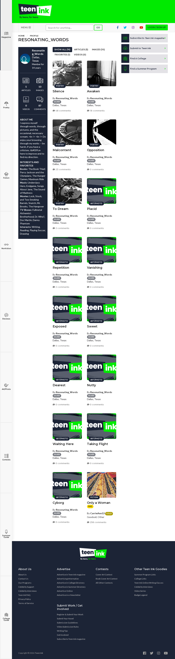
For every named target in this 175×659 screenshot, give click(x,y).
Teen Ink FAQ (24, 595)
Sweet (92, 326)
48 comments (63, 110)
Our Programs (24, 582)
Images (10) (98, 49)
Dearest (59, 385)
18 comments (97, 110)
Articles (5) (81, 49)
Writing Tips (62, 631)
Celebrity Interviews (27, 591)
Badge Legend (140, 595)
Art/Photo (6, 389)
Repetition (61, 268)
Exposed (59, 326)
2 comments (62, 228)
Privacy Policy (24, 599)
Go (98, 27)
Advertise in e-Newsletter (69, 595)
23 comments (63, 169)
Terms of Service (26, 603)
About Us (22, 574)
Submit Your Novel (65, 618)
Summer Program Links (145, 574)
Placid (92, 209)
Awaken (93, 91)
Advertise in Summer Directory (71, 587)
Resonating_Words (67, 98)
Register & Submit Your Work (70, 614)
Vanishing (94, 268)
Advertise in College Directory (70, 582)
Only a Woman (98, 503)
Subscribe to (147, 38)
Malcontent (62, 150)
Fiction (6, 178)
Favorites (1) (62, 54)
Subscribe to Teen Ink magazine (71, 639)
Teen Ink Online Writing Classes (148, 582)
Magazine (6, 37)
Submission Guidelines (67, 622)
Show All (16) (62, 49)
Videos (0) (80, 54)
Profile (34, 35)
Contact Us (23, 578)
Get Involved (63, 635)
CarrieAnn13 (97, 513)
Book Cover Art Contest (106, 578)
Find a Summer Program (143, 68)
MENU (25, 27)
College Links (140, 578)
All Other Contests (104, 582)
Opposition (95, 150)
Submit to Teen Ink (140, 48)
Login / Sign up (157, 27)
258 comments (97, 522)
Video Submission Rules (68, 626)
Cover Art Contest (104, 574)
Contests (6, 460)
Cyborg (58, 503)
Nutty (91, 385)
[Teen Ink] (35, 11)
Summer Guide (6, 536)
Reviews (6, 319)
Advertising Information (68, 578)
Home (21, 35)
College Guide (6, 619)
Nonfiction (6, 248)
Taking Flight (97, 444)
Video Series (140, 591)
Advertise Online (65, 591)
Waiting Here (63, 444)
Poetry (6, 107)
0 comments (96, 169)
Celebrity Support (26, 587)
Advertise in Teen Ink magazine (71, 574)
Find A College (138, 58)
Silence (58, 91)
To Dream (61, 209)
